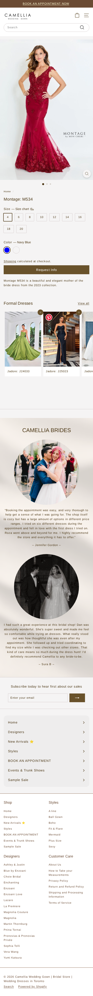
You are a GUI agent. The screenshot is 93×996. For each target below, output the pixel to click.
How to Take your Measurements (60, 872)
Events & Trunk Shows (19, 840)
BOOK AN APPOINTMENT (21, 834)
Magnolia (10, 918)
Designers (11, 816)
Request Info (46, 270)
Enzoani (9, 888)
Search (9, 986)
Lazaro (8, 900)
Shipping (10, 261)
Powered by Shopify (32, 986)
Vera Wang (11, 951)
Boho (52, 822)
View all (83, 303)
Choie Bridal (12, 876)
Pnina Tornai (12, 929)
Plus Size (55, 840)
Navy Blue (7, 250)
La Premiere (12, 906)
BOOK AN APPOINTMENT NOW (46, 3)
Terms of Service (60, 902)
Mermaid (55, 834)
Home (7, 191)
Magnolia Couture (16, 912)
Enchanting (11, 882)
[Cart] (77, 15)
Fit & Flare (56, 828)
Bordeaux (16, 250)
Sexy (52, 846)
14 (67, 217)
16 (80, 217)
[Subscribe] (77, 697)
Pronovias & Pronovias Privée (19, 938)
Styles (8, 828)
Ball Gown (56, 816)
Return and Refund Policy (66, 886)
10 (41, 217)
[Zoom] (87, 174)
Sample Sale (12, 846)
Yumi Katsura (13, 957)
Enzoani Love (13, 894)
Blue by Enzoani (15, 870)
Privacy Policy (58, 880)
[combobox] (46, 27)
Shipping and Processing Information (66, 894)
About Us (55, 864)
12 (54, 217)
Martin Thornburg (15, 923)
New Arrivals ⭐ (14, 822)
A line (52, 811)
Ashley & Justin (14, 864)
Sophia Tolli (12, 945)
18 (8, 228)
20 (21, 228)
